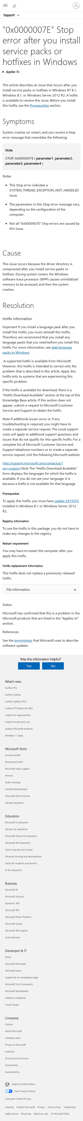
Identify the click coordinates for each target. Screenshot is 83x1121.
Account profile (13, 755)
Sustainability (12, 1072)
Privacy (41, 1107)
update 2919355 (66, 501)
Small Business (12, 937)
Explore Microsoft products (19, 728)
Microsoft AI (11, 889)
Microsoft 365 (12, 910)
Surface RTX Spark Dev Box (19, 708)
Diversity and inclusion (17, 1058)
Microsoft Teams (13, 923)
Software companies (15, 997)
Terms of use (54, 1107)
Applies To (12, 72)
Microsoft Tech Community (19, 984)
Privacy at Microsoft (15, 1044)
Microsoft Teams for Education (21, 836)
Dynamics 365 (12, 903)
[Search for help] (15, 5)
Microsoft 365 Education (17, 842)
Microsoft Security (14, 896)
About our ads (41, 1113)
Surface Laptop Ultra (15, 701)
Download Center (14, 761)
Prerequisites (39, 105)
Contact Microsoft (25, 1107)
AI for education (13, 870)
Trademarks (70, 1107)
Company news (13, 1037)
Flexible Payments (14, 802)
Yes (28, 666)
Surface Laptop (12, 694)
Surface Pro (11, 687)
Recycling (26, 1113)
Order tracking (12, 782)
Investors (9, 1051)
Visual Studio (12, 1004)
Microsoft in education (16, 822)
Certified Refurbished (16, 789)
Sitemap (9, 1107)
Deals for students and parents (21, 863)
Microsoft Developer (15, 963)
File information (18, 589)
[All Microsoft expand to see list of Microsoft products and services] (5, 6)
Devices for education (16, 829)
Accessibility (11, 1065)
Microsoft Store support (17, 768)
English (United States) (23, 1084)
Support (9, 15)
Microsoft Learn (13, 970)
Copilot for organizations (18, 715)
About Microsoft (13, 1031)
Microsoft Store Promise (17, 796)
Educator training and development (23, 856)
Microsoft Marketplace (17, 991)
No (53, 666)
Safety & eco (11, 1113)
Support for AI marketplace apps (21, 977)
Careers (9, 1024)
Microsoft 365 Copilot (16, 930)
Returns (9, 775)
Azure (8, 957)
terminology (23, 640)
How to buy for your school (19, 849)
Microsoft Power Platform (18, 916)
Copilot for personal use (17, 721)
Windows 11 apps (14, 735)
